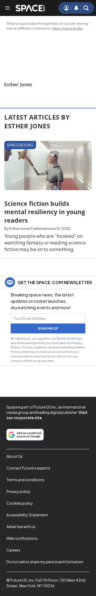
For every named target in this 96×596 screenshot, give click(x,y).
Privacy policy (18, 491)
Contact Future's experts (28, 468)
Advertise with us (20, 526)
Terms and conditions (25, 479)
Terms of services (69, 338)
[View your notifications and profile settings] (76, 8)
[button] (86, 8)
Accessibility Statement (27, 514)
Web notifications (22, 538)
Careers (13, 550)
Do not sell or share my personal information (44, 561)
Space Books (20, 144)
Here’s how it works (67, 28)
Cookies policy (19, 503)
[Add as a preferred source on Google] (25, 434)
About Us (14, 456)
